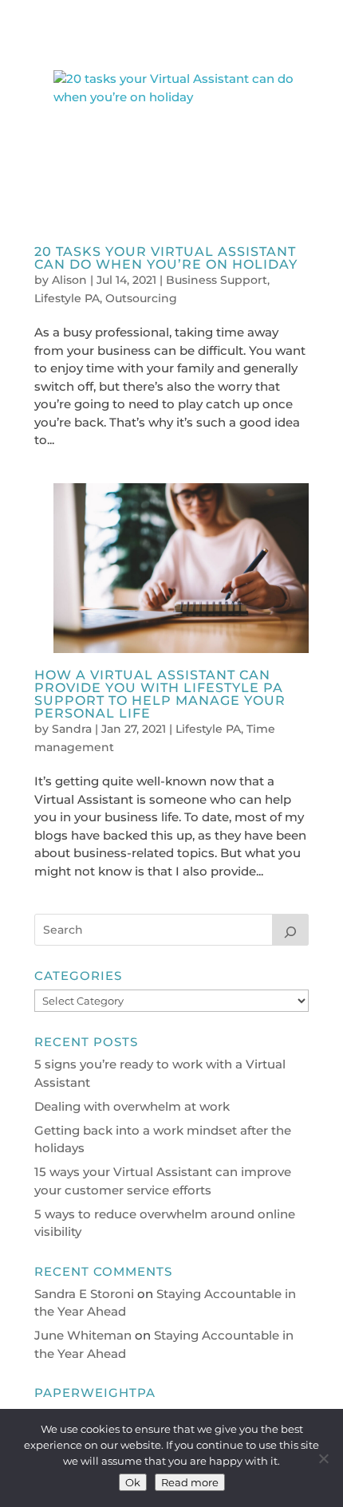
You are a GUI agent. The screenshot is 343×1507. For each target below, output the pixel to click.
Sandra (72, 729)
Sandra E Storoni (84, 1293)
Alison (69, 280)
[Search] (290, 930)
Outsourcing (141, 298)
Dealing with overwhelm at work (132, 1106)
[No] (323, 1458)
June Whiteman (83, 1335)
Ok (132, 1482)
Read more (190, 1482)
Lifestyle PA (67, 298)
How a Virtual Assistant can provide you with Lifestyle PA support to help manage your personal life (160, 694)
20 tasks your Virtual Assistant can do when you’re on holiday (166, 258)
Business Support (216, 280)
